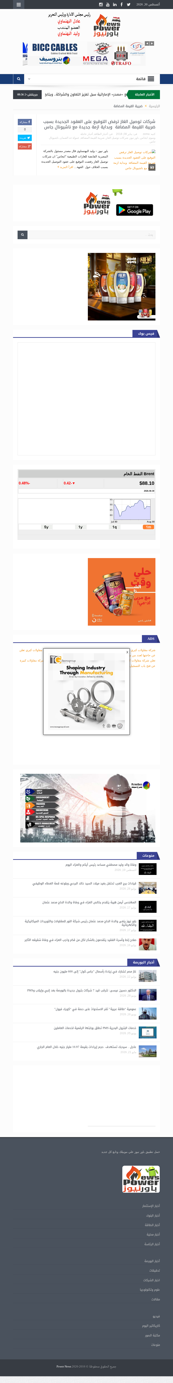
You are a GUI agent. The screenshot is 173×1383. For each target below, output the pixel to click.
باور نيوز (134, 137)
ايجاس (144, 137)
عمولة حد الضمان (69, 137)
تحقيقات (154, 1270)
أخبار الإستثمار (151, 1206)
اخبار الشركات (151, 1280)
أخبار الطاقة (101, 134)
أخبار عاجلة (86, 134)
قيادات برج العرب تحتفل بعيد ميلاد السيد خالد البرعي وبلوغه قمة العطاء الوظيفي (84, 883)
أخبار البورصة (152, 1261)
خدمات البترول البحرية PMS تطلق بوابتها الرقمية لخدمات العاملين (95, 1028)
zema (146, 134)
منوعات (155, 1345)
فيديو (156, 1316)
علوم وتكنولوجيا (150, 1289)
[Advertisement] (121, 1098)
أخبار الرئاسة (152, 1244)
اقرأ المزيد (66, 167)
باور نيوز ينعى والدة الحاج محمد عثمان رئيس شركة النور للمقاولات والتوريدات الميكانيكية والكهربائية (80, 923)
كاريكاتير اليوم (151, 1325)
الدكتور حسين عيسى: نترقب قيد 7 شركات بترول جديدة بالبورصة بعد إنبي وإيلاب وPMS (81, 990)
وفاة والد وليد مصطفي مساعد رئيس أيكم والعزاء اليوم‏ (101, 864)
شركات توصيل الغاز (117, 137)
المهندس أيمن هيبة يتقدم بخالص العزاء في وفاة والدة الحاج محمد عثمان (89, 902)
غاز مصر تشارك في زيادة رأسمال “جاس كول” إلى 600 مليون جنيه (94, 971)
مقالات (155, 1299)
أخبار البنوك (153, 1215)
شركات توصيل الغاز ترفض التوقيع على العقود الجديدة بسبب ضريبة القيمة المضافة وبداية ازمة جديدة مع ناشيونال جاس (99, 124)
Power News (64, 1366)
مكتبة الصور (152, 1335)
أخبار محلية (153, 1234)
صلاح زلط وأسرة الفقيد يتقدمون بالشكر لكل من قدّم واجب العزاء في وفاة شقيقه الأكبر (80, 940)
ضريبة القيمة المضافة (93, 137)
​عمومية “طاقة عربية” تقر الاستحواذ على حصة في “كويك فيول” (95, 1009)
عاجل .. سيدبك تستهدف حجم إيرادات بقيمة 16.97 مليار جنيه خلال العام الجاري (86, 1047)
